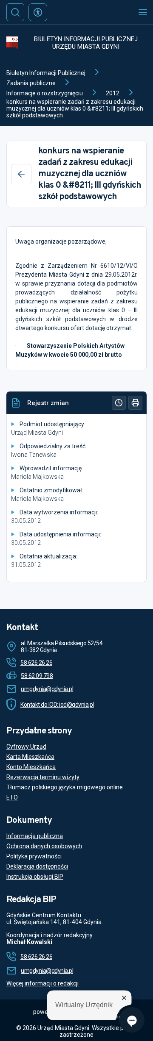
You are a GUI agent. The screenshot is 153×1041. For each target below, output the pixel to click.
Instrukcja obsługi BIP (34, 876)
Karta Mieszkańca (30, 756)
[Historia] (119, 403)
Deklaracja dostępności (37, 866)
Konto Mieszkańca (31, 766)
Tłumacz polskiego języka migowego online (64, 787)
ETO (12, 797)
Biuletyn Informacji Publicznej (45, 72)
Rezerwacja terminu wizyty (42, 777)
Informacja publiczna (34, 836)
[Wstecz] (21, 174)
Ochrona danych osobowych (44, 846)
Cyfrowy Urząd (26, 746)
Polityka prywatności (34, 856)
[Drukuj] (135, 403)
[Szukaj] (15, 12)
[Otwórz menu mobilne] (143, 12)
